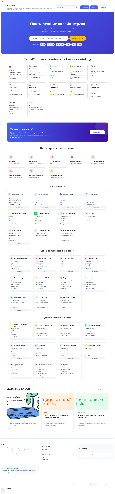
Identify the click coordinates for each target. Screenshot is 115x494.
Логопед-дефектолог (41, 352)
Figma (12, 263)
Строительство (19, 365)
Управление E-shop (65, 282)
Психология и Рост (20, 345)
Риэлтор (13, 371)
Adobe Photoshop (40, 261)
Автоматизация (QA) (65, 216)
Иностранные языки (94, 325)
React (36, 202)
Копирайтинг (14, 288)
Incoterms (62, 307)
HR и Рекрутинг (89, 286)
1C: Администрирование (66, 235)
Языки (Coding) (68, 194)
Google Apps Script (40, 307)
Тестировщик (60, 44)
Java (73, 44)
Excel (79, 44)
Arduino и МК (12, 233)
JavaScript (62, 200)
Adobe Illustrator (40, 263)
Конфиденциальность (47, 454)
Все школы (85, 7)
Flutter (10, 220)
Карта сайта (45, 459)
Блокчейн (11, 239)
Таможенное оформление (66, 302)
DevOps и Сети (93, 194)
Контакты (44, 452)
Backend (37, 199)
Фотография (88, 348)
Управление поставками (66, 304)
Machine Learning (13, 199)
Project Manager (89, 280)
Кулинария (88, 352)
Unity (36, 218)
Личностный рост (15, 352)
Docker (87, 200)
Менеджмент (92, 278)
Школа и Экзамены (45, 325)
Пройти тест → (97, 132)
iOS (10, 218)
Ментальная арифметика (66, 330)
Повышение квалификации (43, 350)
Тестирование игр (65, 224)
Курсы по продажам (90, 288)
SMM (68, 44)
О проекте (103, 7)
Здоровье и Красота (69, 345)
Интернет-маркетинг (21, 278)
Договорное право (40, 369)
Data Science (12, 197)
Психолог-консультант (16, 348)
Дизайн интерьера (89, 261)
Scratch (12, 330)
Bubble (87, 220)
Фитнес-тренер (64, 350)
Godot (36, 224)
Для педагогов (39, 348)
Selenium (62, 218)
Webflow (88, 218)
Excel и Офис (42, 297)
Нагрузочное (63, 222)
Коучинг (13, 355)
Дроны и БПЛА (13, 240)
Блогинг (38, 280)
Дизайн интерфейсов (20, 258)
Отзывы (94, 7)
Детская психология (16, 350)
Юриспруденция (40, 367)
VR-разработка (38, 222)
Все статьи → (104, 389)
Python (43, 44)
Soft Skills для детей (65, 328)
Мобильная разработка (19, 213)
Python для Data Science (15, 200)
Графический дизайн (45, 258)
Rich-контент (63, 288)
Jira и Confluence (64, 239)
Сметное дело (14, 369)
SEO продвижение (15, 284)
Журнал (44, 457)
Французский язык (90, 335)
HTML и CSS (38, 204)
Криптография (38, 237)
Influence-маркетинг (41, 286)
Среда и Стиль (92, 258)
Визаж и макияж (64, 353)
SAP (61, 237)
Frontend (37, 197)
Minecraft (13, 334)
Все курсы (45, 290)
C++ (61, 202)
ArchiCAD (87, 266)
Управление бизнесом (90, 284)
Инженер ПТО (14, 373)
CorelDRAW (39, 268)
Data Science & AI (17, 194)
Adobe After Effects (65, 265)
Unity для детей (15, 336)
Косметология (63, 352)
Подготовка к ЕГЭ (40, 328)
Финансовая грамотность (17, 302)
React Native (12, 222)
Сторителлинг (39, 282)
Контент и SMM (43, 278)
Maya (61, 268)
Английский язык (89, 328)
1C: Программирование (66, 233)
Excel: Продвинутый (41, 300)
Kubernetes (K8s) (90, 202)
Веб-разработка (43, 194)
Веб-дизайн (51, 44)
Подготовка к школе (41, 331)
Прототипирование (16, 268)
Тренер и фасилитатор (41, 355)
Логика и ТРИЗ (64, 335)
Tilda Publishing (90, 222)
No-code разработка (91, 216)
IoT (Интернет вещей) (15, 235)
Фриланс (66, 365)
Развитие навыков (69, 325)
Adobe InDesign (39, 265)
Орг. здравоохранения (41, 373)
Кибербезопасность (44, 230)
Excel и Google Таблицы (42, 302)
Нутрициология (64, 348)
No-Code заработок (65, 371)
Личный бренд (39, 288)
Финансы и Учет (19, 297)
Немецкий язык (89, 333)
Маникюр (62, 355)
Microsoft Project (64, 240)
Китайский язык (89, 330)
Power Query (39, 305)
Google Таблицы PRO (41, 304)
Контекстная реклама (16, 282)
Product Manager (89, 282)
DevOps (88, 197)
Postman (62, 220)
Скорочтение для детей (66, 331)
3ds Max (62, 263)
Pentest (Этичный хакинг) (41, 235)
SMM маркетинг (15, 286)
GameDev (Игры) (43, 213)
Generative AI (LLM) (14, 204)
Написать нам (95, 454)
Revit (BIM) (88, 268)
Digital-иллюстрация (90, 350)
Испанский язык (89, 331)
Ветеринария (39, 375)
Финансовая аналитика (17, 304)
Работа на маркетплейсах (66, 373)
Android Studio (13, 224)
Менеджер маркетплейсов (67, 280)
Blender (62, 261)
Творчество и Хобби (94, 345)
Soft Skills (13, 353)
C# (61, 204)
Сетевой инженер (90, 204)
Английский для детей (41, 333)
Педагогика (42, 345)
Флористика (88, 355)
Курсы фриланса (64, 367)
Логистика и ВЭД (69, 297)
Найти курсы (79, 38)
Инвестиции (14, 307)
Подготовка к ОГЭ (40, 330)
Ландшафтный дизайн (90, 265)
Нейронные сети (13, 202)
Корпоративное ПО (69, 230)
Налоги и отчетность (16, 305)
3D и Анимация (68, 258)
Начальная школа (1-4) (41, 335)
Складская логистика (65, 305)
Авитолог (62, 284)
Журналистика (39, 284)
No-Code (91, 213)
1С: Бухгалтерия (15, 300)
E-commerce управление (66, 286)
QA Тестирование (69, 213)
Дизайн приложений (16, 266)
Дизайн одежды (89, 263)
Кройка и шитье (89, 353)
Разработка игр (39, 216)
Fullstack (37, 200)
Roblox (12, 332)
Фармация (38, 371)
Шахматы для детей (65, 333)
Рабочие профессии (65, 369)
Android (11, 216)
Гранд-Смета (14, 375)
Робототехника (13, 237)
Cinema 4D (63, 266)
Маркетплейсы (68, 278)
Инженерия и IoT (17, 230)
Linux (87, 199)
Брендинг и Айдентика (41, 266)
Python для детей (15, 328)
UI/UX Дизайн (14, 261)
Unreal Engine (38, 220)
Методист (38, 353)
